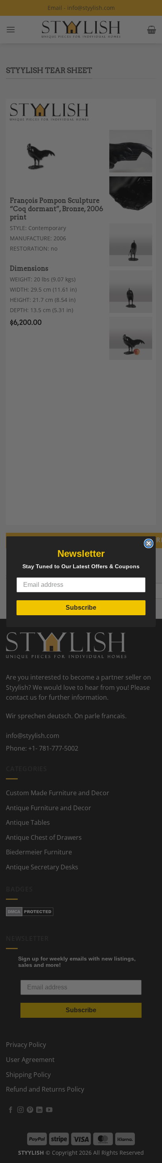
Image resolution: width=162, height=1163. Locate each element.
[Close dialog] (149, 543)
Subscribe (81, 607)
